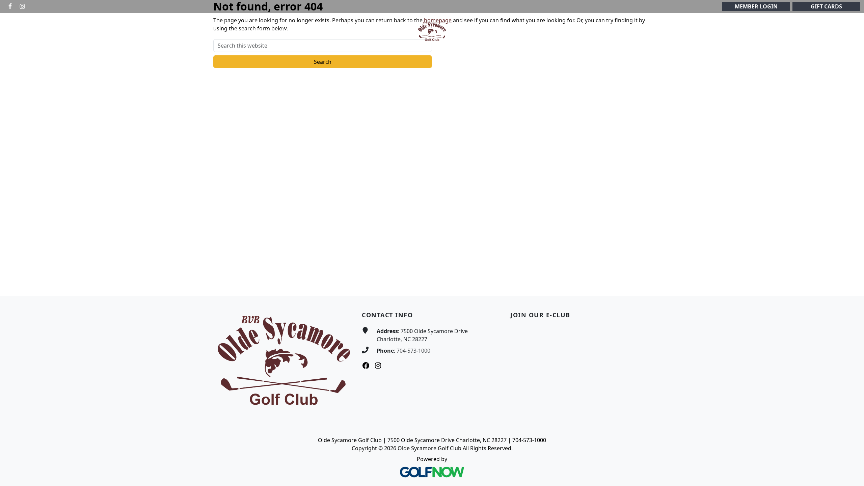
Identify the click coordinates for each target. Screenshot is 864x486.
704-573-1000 (413, 350)
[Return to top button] (851, 283)
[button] (262, 31)
